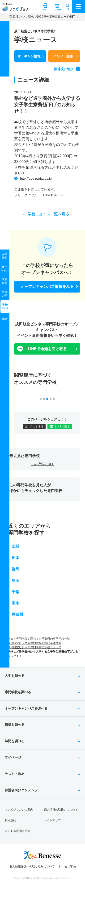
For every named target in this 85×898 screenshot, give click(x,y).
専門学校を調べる (27, 638)
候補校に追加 (64, 69)
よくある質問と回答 (17, 831)
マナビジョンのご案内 (19, 809)
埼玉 (15, 580)
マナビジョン (15, 8)
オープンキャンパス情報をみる (47, 286)
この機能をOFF (42, 464)
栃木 (15, 558)
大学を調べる (15, 675)
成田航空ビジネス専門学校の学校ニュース (34, 647)
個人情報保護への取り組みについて (32, 866)
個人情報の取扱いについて (61, 809)
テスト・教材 (15, 774)
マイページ (13, 757)
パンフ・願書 (63, 56)
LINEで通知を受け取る (47, 349)
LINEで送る (62, 426)
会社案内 (70, 866)
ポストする (37, 426)
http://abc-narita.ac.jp (36, 178)
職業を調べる (15, 724)
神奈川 (17, 614)
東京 (15, 603)
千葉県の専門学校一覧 (56, 638)
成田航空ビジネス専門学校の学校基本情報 (34, 643)
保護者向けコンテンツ (21, 790)
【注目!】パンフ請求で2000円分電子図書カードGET (41, 16)
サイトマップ (52, 820)
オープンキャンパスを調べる (26, 708)
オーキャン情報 (29, 56)
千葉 (15, 592)
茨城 (15, 546)
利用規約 (10, 820)
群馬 (15, 569)
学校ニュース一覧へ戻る (48, 214)
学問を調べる (15, 741)
